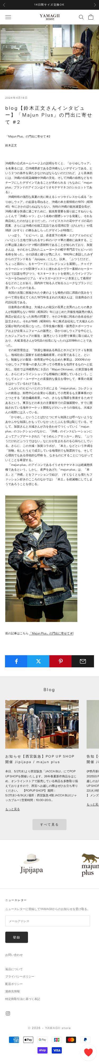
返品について (14, 969)
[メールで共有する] (83, 661)
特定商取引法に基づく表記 (22, 999)
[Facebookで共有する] (16, 661)
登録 (16, 937)
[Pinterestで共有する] (61, 661)
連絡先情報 (12, 991)
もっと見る (12, 809)
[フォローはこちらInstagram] (8, 1013)
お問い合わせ (14, 955)
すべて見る (49, 824)
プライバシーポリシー (19, 976)
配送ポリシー (14, 984)
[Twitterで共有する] (38, 661)
